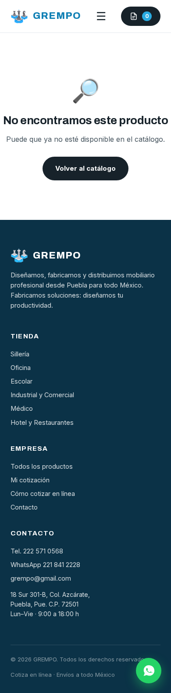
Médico (22, 408)
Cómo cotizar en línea (43, 493)
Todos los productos (42, 466)
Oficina (21, 367)
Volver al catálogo (85, 168)
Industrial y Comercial (42, 395)
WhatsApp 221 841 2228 (45, 564)
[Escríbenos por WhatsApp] (148, 670)
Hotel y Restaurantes (42, 422)
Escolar (21, 381)
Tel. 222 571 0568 (37, 551)
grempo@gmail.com (41, 578)
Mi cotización (30, 480)
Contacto (24, 507)
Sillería (20, 354)
